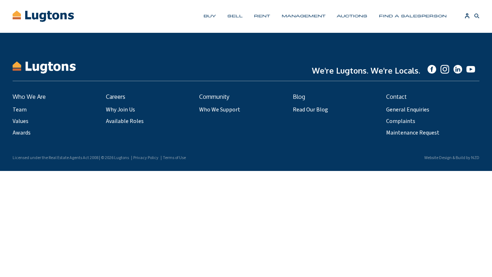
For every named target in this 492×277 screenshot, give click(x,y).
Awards (22, 133)
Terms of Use (174, 158)
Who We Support (219, 110)
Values (20, 121)
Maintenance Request (412, 133)
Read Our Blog (310, 110)
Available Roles (125, 121)
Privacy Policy (145, 158)
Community (214, 97)
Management (304, 15)
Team (20, 110)
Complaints (400, 121)
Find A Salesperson (413, 15)
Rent (262, 15)
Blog (299, 97)
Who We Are (29, 97)
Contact (396, 97)
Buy (209, 15)
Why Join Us (120, 110)
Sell (235, 15)
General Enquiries (407, 110)
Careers (115, 97)
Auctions (352, 15)
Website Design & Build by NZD (451, 158)
